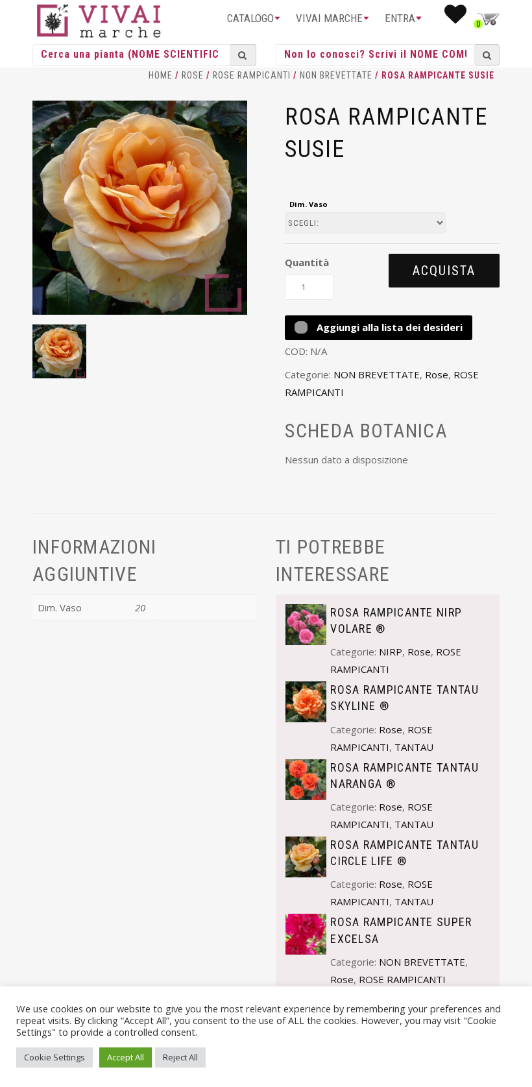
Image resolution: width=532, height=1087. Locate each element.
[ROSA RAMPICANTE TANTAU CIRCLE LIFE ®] (305, 855)
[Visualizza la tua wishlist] (455, 18)
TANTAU (413, 746)
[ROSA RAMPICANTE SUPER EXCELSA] (305, 933)
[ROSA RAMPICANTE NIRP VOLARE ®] (305, 623)
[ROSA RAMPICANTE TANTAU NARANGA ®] (305, 778)
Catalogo (250, 18)
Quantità (307, 262)
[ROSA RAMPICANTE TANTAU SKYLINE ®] (305, 700)
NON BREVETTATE (336, 75)
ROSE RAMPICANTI (252, 75)
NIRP (390, 651)
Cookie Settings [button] (54, 1057)
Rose (193, 75)
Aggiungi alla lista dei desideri (388, 327)
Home (161, 75)
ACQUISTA (444, 270)
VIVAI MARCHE (329, 18)
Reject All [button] (180, 1057)
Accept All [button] (125, 1057)
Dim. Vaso (308, 204)
